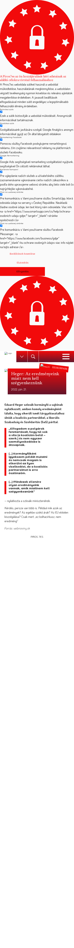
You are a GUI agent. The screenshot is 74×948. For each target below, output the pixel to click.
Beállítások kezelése (22, 253)
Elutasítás (22, 262)
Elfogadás (22, 271)
